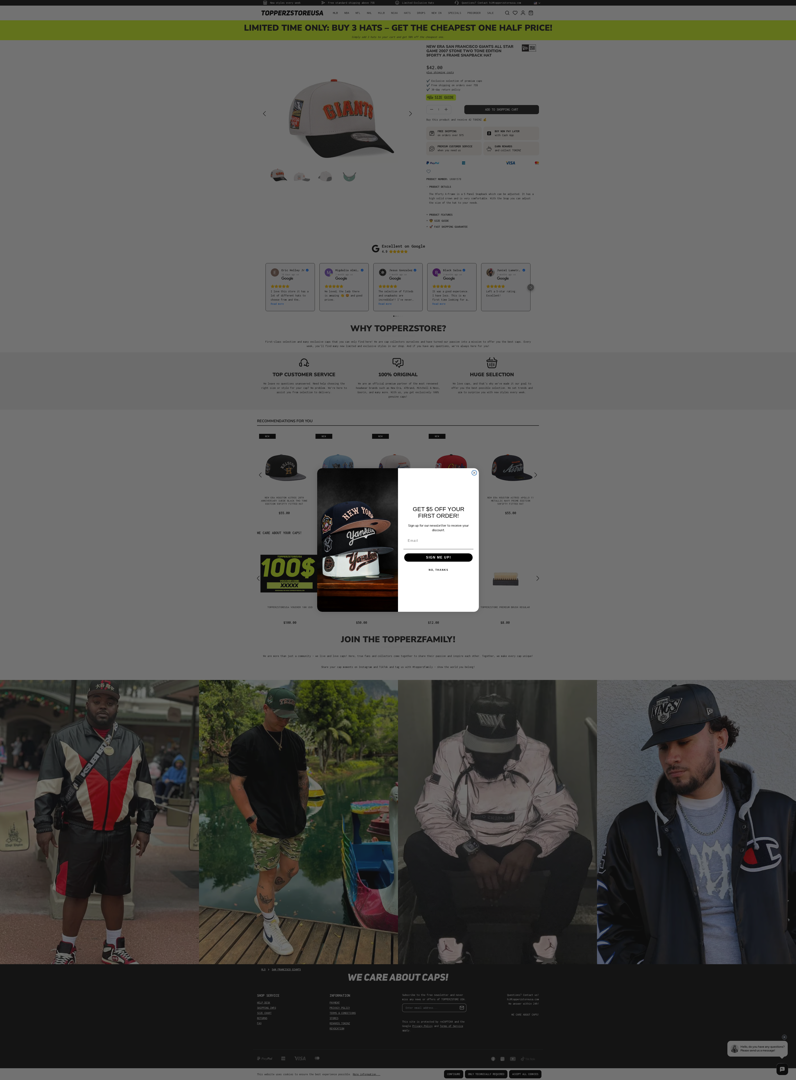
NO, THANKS (438, 569)
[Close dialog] (474, 472)
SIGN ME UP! (438, 557)
